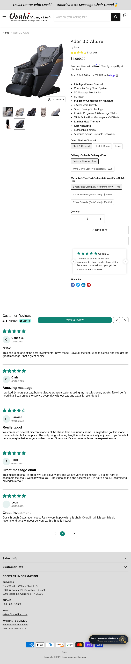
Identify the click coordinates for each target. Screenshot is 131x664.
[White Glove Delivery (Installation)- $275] (93, 172)
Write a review (75, 320)
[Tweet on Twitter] (78, 285)
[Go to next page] (75, 533)
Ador (76, 47)
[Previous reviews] (73, 261)
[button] (79, 52)
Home (6, 32)
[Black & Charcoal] (82, 149)
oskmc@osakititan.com (15, 614)
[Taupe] (118, 149)
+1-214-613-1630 (12, 604)
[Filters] (116, 320)
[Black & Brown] (103, 149)
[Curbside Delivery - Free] (85, 164)
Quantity (75, 211)
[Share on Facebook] (73, 285)
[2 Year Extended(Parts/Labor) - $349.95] (93, 205)
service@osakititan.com (15, 624)
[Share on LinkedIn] (83, 285)
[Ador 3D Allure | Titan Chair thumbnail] (43, 112)
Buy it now (99, 240)
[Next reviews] (125, 261)
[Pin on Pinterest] (89, 285)
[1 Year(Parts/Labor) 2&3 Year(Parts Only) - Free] (97, 190)
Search (65, 652)
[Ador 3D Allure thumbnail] (7, 112)
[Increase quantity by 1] (100, 219)
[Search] (115, 17)
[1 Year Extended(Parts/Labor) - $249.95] (93, 198)
